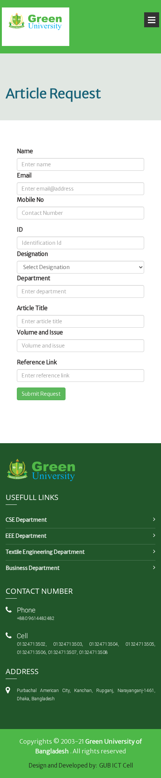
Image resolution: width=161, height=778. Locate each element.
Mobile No (30, 199)
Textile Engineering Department (45, 552)
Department (33, 278)
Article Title (32, 308)
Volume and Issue (40, 332)
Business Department (33, 568)
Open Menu (151, 19)
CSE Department (26, 519)
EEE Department (26, 535)
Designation (32, 253)
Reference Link (37, 362)
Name (25, 151)
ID (20, 229)
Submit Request (41, 393)
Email (24, 175)
